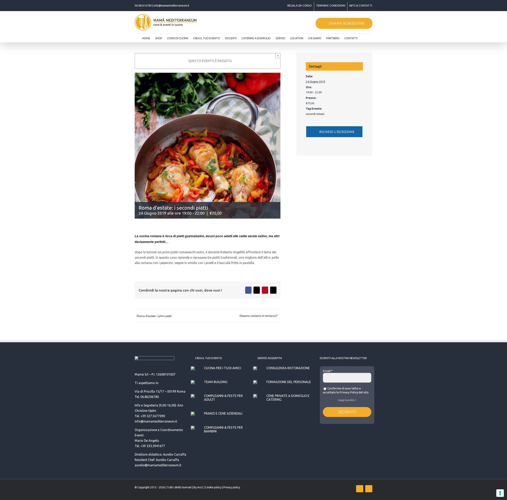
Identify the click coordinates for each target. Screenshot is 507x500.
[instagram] (368, 488)
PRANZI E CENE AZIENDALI (223, 413)
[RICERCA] (363, 37)
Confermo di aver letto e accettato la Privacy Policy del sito (346, 390)
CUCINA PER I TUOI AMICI (222, 368)
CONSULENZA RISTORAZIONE (288, 368)
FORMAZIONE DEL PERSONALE (288, 382)
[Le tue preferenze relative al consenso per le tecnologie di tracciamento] (500, 493)
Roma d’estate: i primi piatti (154, 316)
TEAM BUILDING (216, 382)
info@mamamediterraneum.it (171, 5)
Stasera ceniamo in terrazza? (258, 316)
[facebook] (359, 488)
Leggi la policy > (347, 400)
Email (328, 371)
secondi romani (315, 114)
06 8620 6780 (143, 5)
